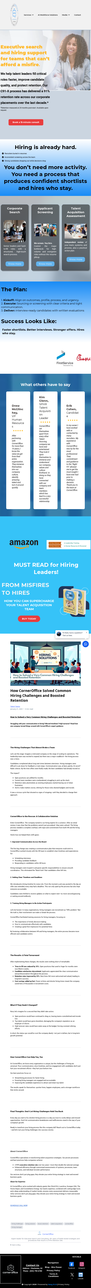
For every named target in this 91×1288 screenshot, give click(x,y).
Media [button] (65, 15)
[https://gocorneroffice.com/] (14, 15)
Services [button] (28, 15)
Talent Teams (15, 706)
